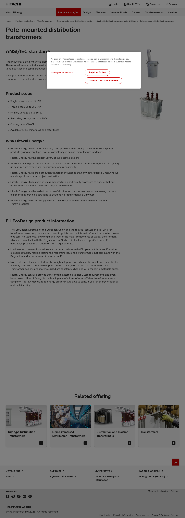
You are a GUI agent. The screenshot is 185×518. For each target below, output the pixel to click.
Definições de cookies (62, 73)
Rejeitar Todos (97, 72)
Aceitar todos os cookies (104, 80)
